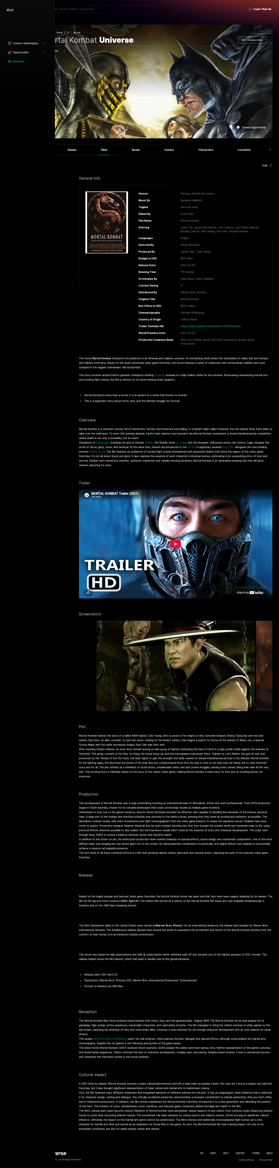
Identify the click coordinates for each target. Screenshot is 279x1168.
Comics (169, 149)
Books (136, 149)
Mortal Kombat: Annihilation (109, 1038)
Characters (205, 149)
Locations (244, 149)
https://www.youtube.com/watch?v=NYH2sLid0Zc (211, 326)
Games (71, 149)
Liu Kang (181, 442)
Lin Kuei (192, 447)
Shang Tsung (97, 451)
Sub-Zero (228, 447)
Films (104, 149)
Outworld (159, 375)
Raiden (149, 442)
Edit (265, 165)
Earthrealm (102, 442)
